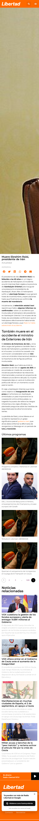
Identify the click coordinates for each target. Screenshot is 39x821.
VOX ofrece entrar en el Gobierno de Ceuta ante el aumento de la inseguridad (19, 661)
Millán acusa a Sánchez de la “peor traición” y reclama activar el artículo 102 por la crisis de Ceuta (19, 747)
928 (27, 580)
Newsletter (20, 812)
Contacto (9, 812)
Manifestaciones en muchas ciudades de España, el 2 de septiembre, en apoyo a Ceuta (18, 703)
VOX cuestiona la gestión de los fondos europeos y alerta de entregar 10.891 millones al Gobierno (19, 618)
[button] (29, 4)
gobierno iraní (23, 421)
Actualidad (7, 263)
